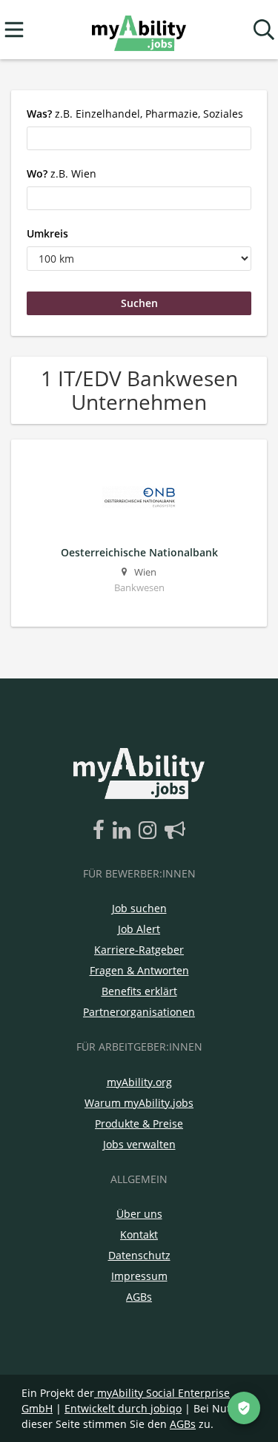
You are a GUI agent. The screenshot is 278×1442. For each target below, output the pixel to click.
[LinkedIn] (124, 831)
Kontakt (139, 1234)
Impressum (139, 1276)
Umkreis (47, 233)
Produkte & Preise (139, 1123)
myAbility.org (139, 1082)
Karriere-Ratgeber (139, 950)
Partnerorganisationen (139, 1012)
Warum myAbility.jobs (139, 1103)
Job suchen (139, 908)
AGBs (139, 1297)
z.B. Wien (61, 173)
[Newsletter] (175, 831)
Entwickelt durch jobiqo (123, 1408)
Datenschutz (139, 1255)
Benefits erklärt (139, 991)
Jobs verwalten (139, 1144)
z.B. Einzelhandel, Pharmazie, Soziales (135, 114)
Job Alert (139, 929)
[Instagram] (150, 831)
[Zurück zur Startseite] (139, 30)
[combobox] (139, 138)
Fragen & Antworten (139, 970)
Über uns (139, 1214)
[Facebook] (101, 831)
